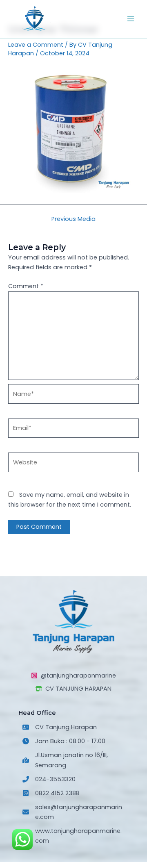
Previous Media (73, 219)
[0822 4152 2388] (51, 793)
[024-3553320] (49, 779)
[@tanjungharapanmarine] (73, 675)
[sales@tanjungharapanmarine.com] (73, 812)
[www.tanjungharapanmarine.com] (73, 836)
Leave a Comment (35, 45)
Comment (25, 286)
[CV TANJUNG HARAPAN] (73, 689)
